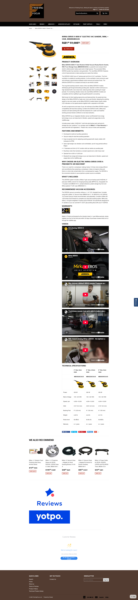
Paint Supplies (87, 24)
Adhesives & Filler (64, 24)
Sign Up (106, 580)
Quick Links (32, 24)
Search (31, 579)
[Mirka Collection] (69, 58)
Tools (98, 24)
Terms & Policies (34, 586)
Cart (106, 13)
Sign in (95, 9)
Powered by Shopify (48, 597)
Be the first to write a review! (69, 558)
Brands (42, 24)
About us (31, 584)
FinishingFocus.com (37, 597)
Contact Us (53, 579)
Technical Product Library (36, 591)
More (105, 24)
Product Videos (33, 589)
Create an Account (104, 9)
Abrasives (51, 24)
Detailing (76, 24)
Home (30, 28)
